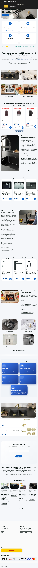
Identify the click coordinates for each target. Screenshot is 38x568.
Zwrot (2, 535)
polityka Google (21, 4)
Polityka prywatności (4, 531)
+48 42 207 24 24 (28, 45)
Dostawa (2, 534)
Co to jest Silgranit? (14, 493)
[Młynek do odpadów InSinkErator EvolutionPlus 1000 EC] (19, 116)
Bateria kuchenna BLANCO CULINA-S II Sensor (6, 276)
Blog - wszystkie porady (24, 537)
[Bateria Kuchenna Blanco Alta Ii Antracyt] (19, 268)
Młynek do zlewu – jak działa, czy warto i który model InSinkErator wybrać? (23, 496)
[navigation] (17, 20)
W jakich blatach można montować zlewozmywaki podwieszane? (33, 495)
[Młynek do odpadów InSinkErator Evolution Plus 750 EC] (7, 116)
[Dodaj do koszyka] (10, 131)
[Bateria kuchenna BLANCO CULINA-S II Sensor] (7, 268)
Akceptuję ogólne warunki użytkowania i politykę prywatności (19, 456)
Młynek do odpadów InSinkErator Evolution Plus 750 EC (6, 124)
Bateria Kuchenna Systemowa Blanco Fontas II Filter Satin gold (11, 425)
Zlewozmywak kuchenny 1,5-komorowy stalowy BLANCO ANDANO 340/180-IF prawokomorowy (18, 197)
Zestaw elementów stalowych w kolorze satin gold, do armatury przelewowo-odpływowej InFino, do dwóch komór (11, 434)
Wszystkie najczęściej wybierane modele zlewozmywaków (19, 206)
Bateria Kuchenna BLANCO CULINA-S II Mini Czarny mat (31, 276)
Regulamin (2, 533)
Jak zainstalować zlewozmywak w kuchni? (27, 531)
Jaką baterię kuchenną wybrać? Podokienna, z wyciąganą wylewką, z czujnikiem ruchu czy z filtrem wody (5, 497)
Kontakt (2, 537)
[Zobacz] (23, 202)
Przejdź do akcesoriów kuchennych (19, 353)
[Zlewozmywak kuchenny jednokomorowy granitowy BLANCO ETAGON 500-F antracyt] (7, 188)
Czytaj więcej (4, 506)
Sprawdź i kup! (5, 18)
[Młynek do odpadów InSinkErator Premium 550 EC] (31, 116)
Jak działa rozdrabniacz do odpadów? (26, 535)
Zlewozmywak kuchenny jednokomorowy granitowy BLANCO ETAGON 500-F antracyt (6, 197)
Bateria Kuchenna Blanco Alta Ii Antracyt (19, 276)
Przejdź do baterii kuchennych (7, 253)
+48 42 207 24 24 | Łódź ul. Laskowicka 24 (9, 546)
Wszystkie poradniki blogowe (19, 511)
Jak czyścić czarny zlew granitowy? (26, 534)
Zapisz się (18, 459)
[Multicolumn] (10, 78)
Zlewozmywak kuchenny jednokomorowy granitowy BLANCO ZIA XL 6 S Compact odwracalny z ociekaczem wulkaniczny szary (31, 197)
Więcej (22, 464)
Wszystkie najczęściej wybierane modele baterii (19, 286)
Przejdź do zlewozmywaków (26, 173)
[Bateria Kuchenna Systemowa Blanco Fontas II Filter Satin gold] (29, 426)
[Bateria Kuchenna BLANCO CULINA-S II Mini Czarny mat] (31, 268)
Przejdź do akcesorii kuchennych (27, 315)
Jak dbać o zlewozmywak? (24, 533)
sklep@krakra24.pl (5, 544)
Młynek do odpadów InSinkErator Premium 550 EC (31, 124)
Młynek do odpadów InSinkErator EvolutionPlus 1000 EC (18, 124)
